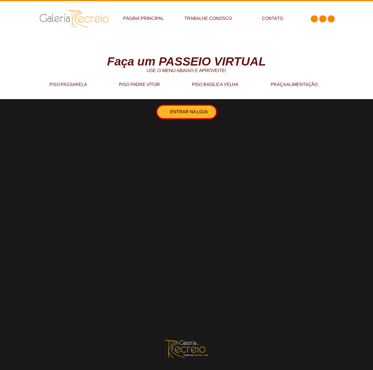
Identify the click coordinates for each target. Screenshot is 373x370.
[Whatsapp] (331, 18)
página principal (143, 18)
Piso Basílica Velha (215, 84)
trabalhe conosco (208, 18)
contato (272, 18)
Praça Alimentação (294, 84)
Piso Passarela (68, 84)
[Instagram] (322, 18)
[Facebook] (314, 18)
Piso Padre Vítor (139, 84)
